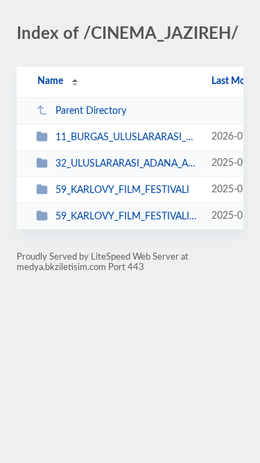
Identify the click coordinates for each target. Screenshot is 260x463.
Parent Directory (90, 111)
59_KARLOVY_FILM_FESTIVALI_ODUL (126, 216)
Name (50, 81)
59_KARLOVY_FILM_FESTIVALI (122, 190)
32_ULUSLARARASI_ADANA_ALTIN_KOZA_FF (126, 164)
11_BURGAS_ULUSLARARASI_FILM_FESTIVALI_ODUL (126, 137)
